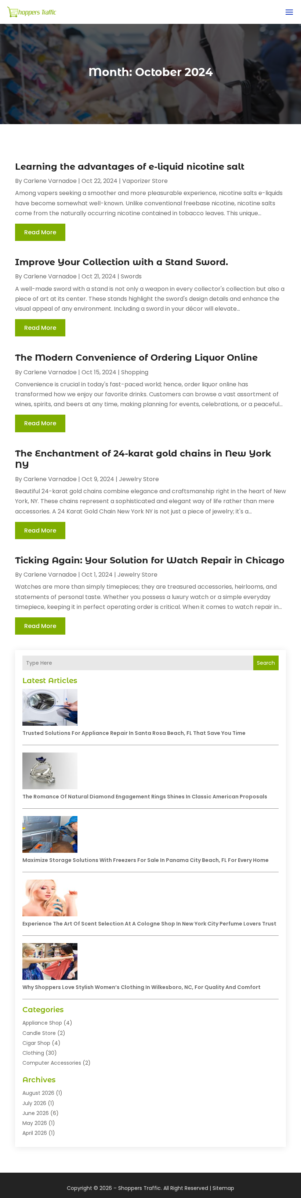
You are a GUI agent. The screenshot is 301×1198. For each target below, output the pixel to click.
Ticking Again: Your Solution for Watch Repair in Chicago (149, 560)
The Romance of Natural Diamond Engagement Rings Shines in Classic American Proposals (144, 796)
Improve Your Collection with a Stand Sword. (121, 262)
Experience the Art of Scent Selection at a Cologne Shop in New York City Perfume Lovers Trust (149, 923)
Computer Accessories (51, 1063)
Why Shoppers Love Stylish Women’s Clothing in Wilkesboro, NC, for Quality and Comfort (141, 987)
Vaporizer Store (145, 181)
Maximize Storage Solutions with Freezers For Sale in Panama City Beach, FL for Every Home (145, 860)
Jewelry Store (139, 479)
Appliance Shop (42, 1022)
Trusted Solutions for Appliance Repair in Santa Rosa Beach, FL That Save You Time (134, 733)
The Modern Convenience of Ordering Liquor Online (136, 357)
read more (40, 232)
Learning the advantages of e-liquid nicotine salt (129, 166)
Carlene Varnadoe (50, 181)
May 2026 (34, 1123)
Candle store (39, 1033)
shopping (134, 372)
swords (131, 276)
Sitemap (223, 1188)
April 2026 (34, 1133)
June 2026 (35, 1113)
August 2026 (38, 1093)
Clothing (33, 1053)
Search (266, 663)
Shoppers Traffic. (140, 1188)
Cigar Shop (36, 1043)
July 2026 (34, 1103)
